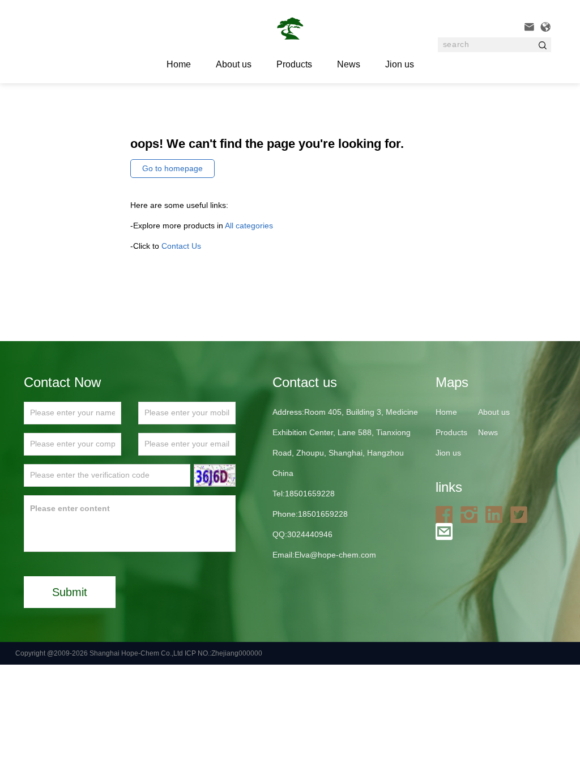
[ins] (471, 513)
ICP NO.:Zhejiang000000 (223, 653)
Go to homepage (172, 168)
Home (446, 411)
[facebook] (447, 513)
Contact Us (181, 245)
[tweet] (521, 513)
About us (233, 64)
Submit (69, 592)
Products (294, 64)
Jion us (399, 64)
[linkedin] (496, 513)
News (348, 64)
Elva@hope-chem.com (335, 554)
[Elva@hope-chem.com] (447, 530)
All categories (249, 225)
